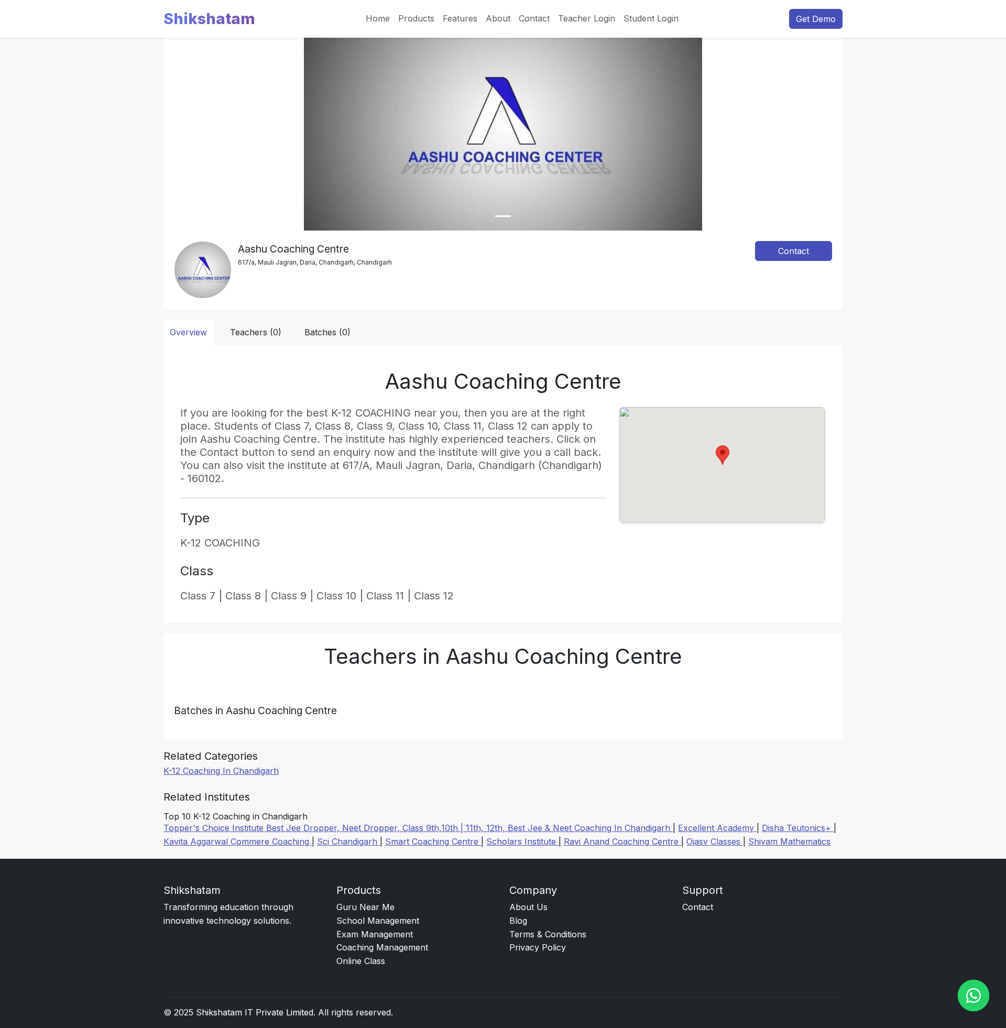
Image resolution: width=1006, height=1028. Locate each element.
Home (378, 18)
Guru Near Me (365, 907)
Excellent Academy (717, 828)
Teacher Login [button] (586, 18)
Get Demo (816, 19)
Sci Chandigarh (348, 841)
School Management (377, 920)
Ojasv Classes (714, 841)
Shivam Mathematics (789, 841)
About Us (528, 907)
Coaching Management (382, 947)
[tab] (503, 216)
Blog (518, 920)
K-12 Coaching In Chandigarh (221, 770)
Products (416, 18)
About (498, 18)
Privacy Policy (537, 947)
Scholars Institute (522, 841)
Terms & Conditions (547, 934)
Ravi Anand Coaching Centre (622, 841)
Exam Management (374, 934)
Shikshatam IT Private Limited (254, 1012)
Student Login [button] (651, 18)
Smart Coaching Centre (433, 841)
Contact (534, 18)
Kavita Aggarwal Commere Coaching (237, 841)
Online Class (360, 961)
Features (460, 18)
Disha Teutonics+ (798, 828)
